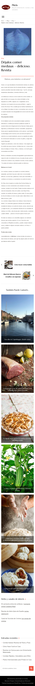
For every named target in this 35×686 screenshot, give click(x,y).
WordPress (17, 683)
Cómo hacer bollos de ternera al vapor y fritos (17, 589)
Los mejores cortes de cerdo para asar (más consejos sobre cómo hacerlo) (17, 389)
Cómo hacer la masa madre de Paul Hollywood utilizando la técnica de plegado (17, 539)
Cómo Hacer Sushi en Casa (12, 646)
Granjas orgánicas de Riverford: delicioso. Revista (17, 489)
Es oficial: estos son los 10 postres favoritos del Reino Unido (17, 439)
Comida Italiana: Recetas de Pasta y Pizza (16, 643)
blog (2, 58)
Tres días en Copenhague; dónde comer (17, 339)
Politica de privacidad (27, 683)
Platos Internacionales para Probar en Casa (17, 660)
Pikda (15, 5)
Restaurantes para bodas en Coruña (17, 679)
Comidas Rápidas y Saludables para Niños (17, 656)
